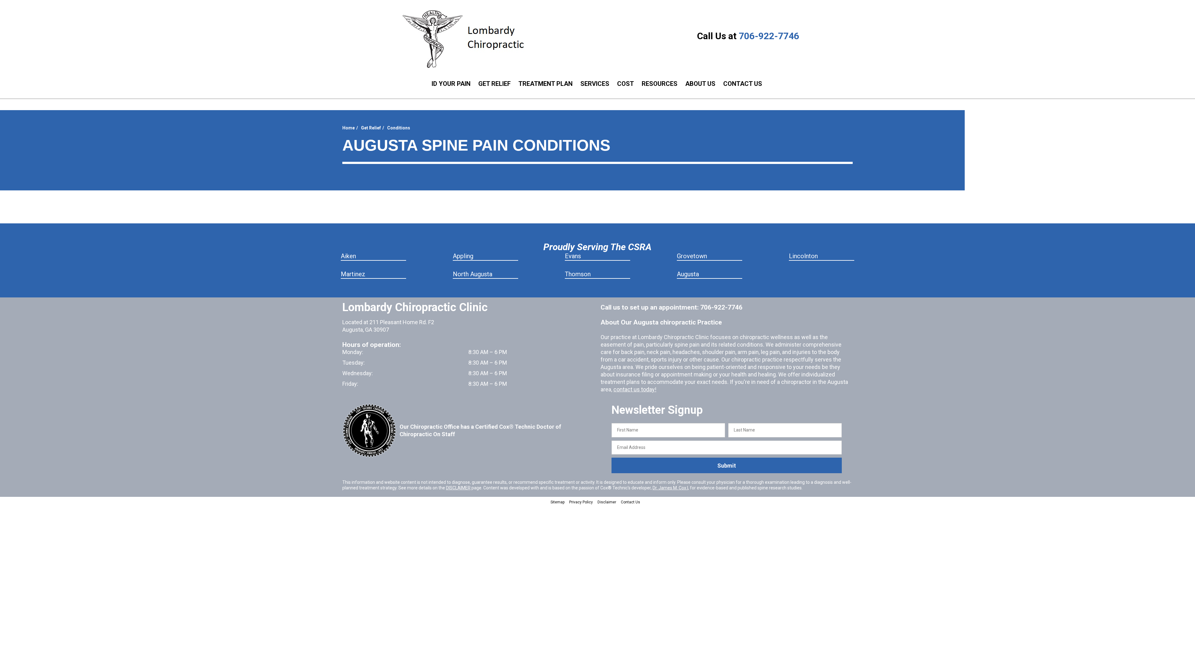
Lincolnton (803, 256)
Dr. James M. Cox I (670, 487)
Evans (573, 256)
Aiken (348, 256)
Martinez (353, 274)
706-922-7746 (769, 35)
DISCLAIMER (458, 487)
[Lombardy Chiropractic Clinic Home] (468, 39)
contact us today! (634, 389)
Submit (726, 465)
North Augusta (472, 274)
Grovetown (692, 256)
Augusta (688, 274)
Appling (463, 256)
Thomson (578, 274)
